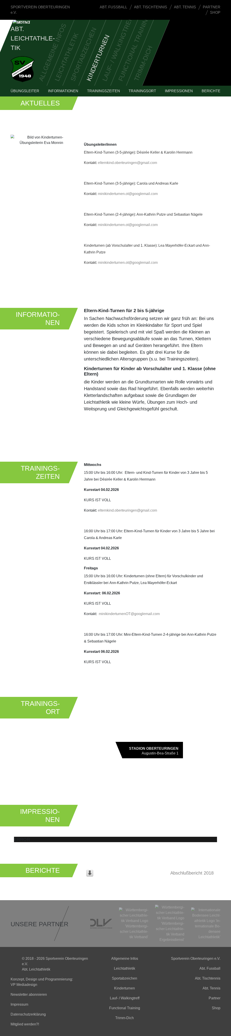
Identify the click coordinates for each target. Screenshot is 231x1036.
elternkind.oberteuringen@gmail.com (127, 163)
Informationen (63, 91)
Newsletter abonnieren (29, 994)
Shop (215, 12)
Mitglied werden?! (25, 1024)
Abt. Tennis (185, 7)
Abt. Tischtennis (150, 7)
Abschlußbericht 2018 (192, 872)
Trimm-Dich (143, 63)
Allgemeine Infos (52, 52)
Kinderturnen (98, 58)
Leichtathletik (66, 57)
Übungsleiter (25, 91)
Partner (211, 7)
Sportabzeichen (83, 54)
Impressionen (179, 91)
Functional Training (134, 47)
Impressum (19, 1004)
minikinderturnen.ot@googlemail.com (128, 194)
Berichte (211, 91)
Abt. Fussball (113, 7)
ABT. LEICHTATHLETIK (33, 38)
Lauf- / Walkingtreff (118, 47)
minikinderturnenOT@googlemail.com (129, 614)
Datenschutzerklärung (28, 1014)
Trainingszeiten (103, 91)
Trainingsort (142, 91)
